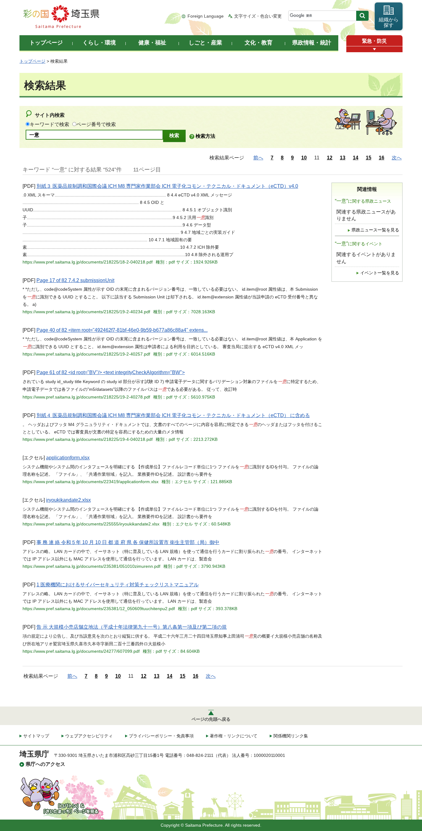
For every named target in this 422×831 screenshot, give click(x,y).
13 (342, 157)
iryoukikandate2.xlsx (68, 500)
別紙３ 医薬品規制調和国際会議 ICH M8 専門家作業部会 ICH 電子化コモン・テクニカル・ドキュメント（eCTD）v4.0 (167, 186)
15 (368, 157)
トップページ (32, 61)
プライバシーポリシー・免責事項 (161, 735)
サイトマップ (36, 735)
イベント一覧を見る (379, 273)
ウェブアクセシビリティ (89, 735)
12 (329, 157)
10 (304, 157)
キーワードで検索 (49, 124)
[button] (374, 49)
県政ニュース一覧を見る (375, 230)
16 (381, 157)
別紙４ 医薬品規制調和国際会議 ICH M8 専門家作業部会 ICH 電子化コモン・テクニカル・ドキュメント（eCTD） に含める (173, 415)
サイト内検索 (50, 115)
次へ (397, 157)
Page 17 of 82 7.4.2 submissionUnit (75, 280)
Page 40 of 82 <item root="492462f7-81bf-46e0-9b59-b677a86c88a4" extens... (122, 330)
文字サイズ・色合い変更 (258, 16)
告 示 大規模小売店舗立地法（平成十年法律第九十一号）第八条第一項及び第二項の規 (131, 627)
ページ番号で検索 (96, 124)
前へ (258, 157)
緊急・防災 (374, 41)
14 (355, 157)
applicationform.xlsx (68, 457)
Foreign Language (206, 16)
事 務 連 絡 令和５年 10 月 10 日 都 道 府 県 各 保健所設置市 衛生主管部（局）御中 (127, 542)
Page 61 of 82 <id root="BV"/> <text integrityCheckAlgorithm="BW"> (110, 372)
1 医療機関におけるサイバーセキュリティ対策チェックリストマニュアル (117, 584)
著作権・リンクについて (233, 735)
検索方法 (205, 136)
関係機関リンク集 (290, 735)
